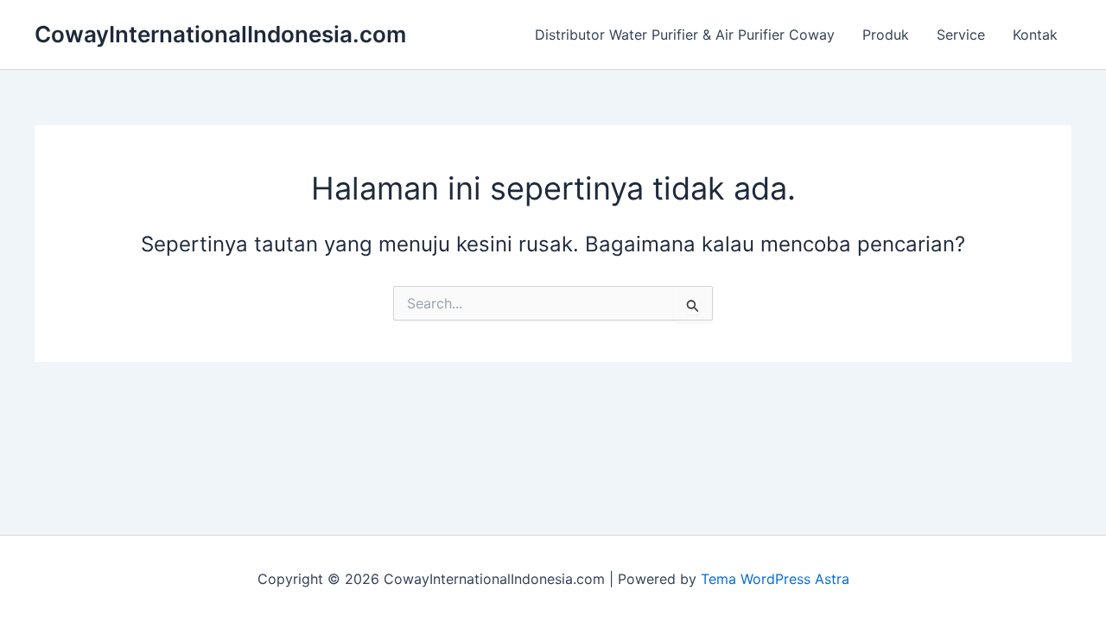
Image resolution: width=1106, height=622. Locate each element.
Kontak (1035, 34)
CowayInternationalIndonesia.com (220, 34)
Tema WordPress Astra (775, 578)
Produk (885, 34)
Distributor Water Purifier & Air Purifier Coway (685, 34)
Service (961, 34)
